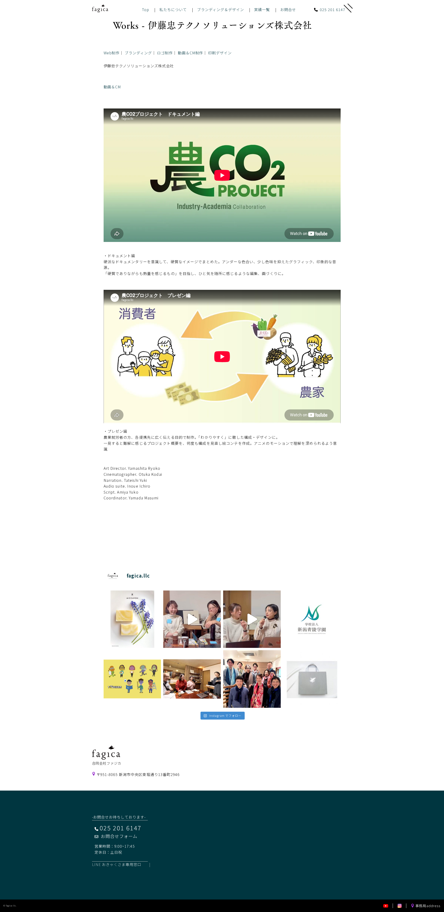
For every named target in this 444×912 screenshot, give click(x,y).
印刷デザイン (220, 53)
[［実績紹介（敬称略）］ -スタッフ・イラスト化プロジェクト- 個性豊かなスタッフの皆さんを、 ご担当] (132, 679)
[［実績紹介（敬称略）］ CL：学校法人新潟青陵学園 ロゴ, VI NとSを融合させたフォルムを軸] (312, 619)
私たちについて (173, 9)
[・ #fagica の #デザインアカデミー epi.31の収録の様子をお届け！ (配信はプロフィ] (252, 619)
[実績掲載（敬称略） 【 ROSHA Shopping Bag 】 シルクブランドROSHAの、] (312, 679)
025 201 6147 (332, 9)
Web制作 (112, 53)
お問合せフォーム (119, 836)
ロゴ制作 (165, 53)
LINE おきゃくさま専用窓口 (116, 864)
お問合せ (288, 9)
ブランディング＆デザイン (220, 9)
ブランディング (138, 53)
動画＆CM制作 (190, 53)
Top (145, 9)
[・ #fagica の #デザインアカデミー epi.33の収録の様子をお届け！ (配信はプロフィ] (192, 619)
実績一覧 (262, 9)
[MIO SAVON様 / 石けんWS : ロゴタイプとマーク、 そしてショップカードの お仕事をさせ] (132, 619)
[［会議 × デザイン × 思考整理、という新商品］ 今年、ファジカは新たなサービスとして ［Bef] (192, 679)
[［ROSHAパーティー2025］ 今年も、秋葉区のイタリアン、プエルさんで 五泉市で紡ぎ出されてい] (252, 679)
